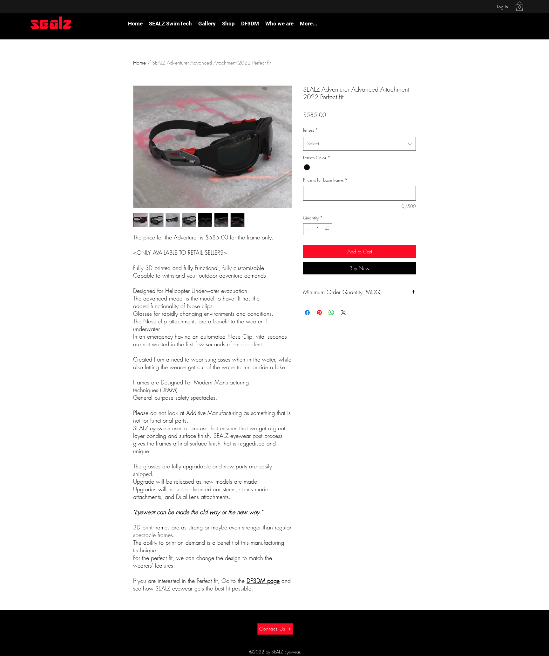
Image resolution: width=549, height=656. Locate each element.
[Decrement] (308, 229)
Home (139, 62)
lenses (310, 130)
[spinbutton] (317, 229)
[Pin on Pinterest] (319, 312)
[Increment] (327, 229)
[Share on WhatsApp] (331, 312)
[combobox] (359, 144)
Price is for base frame (325, 180)
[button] (519, 6)
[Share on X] (343, 312)
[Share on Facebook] (307, 312)
